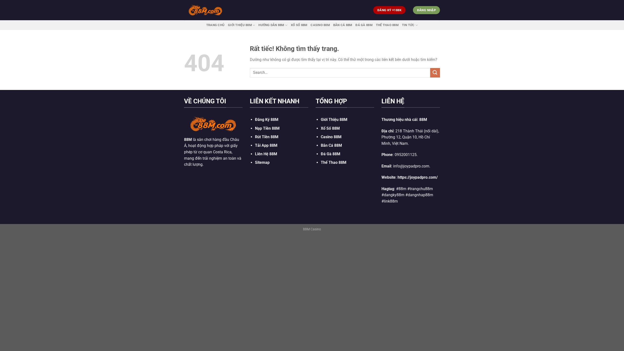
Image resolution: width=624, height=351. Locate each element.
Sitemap (262, 162)
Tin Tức (408, 25)
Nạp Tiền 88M (267, 128)
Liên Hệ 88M (266, 154)
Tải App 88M (266, 145)
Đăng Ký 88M (266, 119)
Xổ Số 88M (330, 128)
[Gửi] (435, 73)
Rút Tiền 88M (266, 137)
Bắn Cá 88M (342, 25)
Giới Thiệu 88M (240, 25)
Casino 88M (320, 25)
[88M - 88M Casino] (205, 10)
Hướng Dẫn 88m (271, 25)
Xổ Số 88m (299, 25)
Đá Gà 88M (363, 25)
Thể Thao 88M (387, 25)
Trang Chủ (215, 25)
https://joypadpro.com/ (418, 177)
